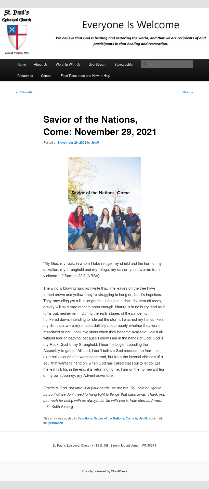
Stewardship (123, 64)
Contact (47, 75)
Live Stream (97, 64)
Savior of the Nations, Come (114, 418)
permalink (55, 422)
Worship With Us (68, 64)
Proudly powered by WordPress (104, 471)
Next (187, 92)
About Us (41, 64)
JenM (95, 142)
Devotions (84, 418)
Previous (24, 92)
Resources (25, 75)
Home (21, 64)
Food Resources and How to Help (85, 75)
